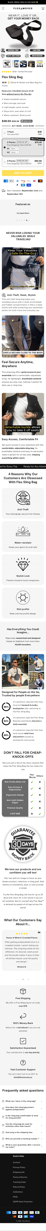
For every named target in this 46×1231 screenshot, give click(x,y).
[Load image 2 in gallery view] (15, 63)
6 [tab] (29, 220)
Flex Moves (26, 1221)
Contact (16, 1162)
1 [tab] (17, 220)
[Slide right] (44, 63)
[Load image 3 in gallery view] (23, 63)
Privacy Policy (19, 1167)
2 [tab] (19, 220)
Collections (18, 1192)
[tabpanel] (23, 213)
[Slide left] (1, 63)
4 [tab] (24, 220)
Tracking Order (19, 1182)
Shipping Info (19, 1172)
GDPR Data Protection (23, 1201)
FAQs (15, 1197)
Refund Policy (19, 1187)
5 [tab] (26, 220)
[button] (3, 8)
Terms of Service (20, 1177)
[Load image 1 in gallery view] (6, 63)
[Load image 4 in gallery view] (31, 63)
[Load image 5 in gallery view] (39, 63)
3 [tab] (22, 220)
